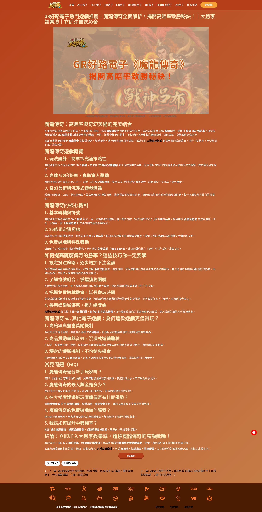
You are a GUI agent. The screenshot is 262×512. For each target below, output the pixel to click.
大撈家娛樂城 (154, 140)
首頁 (71, 5)
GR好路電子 (52, 463)
